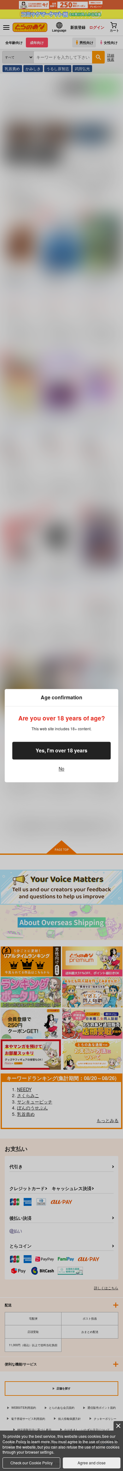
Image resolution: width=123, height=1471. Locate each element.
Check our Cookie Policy (31, 1462)
